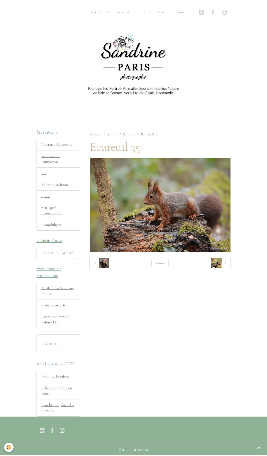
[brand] (46, 12)
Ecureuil (129, 134)
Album (112, 134)
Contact (181, 12)
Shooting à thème (55, 184)
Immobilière (51, 224)
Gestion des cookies (134, 449)
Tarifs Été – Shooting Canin (58, 291)
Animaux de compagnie (51, 159)
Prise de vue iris (53, 305)
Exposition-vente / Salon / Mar (55, 319)
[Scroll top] (258, 447)
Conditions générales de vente (58, 408)
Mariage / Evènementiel (52, 210)
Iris (44, 173)
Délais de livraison (55, 376)
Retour (160, 263)
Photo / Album (160, 12)
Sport (46, 196)
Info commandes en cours (57, 390)
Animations (136, 12)
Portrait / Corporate (57, 144)
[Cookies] (9, 447)
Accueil (97, 12)
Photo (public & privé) (59, 252)
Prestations (114, 12)
